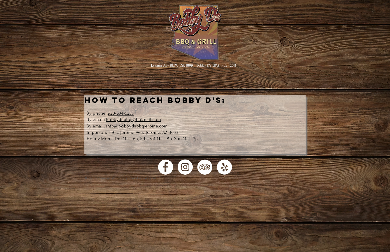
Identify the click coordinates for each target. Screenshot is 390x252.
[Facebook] (165, 167)
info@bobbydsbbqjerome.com (137, 126)
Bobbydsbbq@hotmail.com (133, 119)
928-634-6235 (121, 113)
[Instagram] (185, 167)
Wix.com (150, 178)
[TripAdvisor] (204, 167)
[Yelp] (224, 167)
